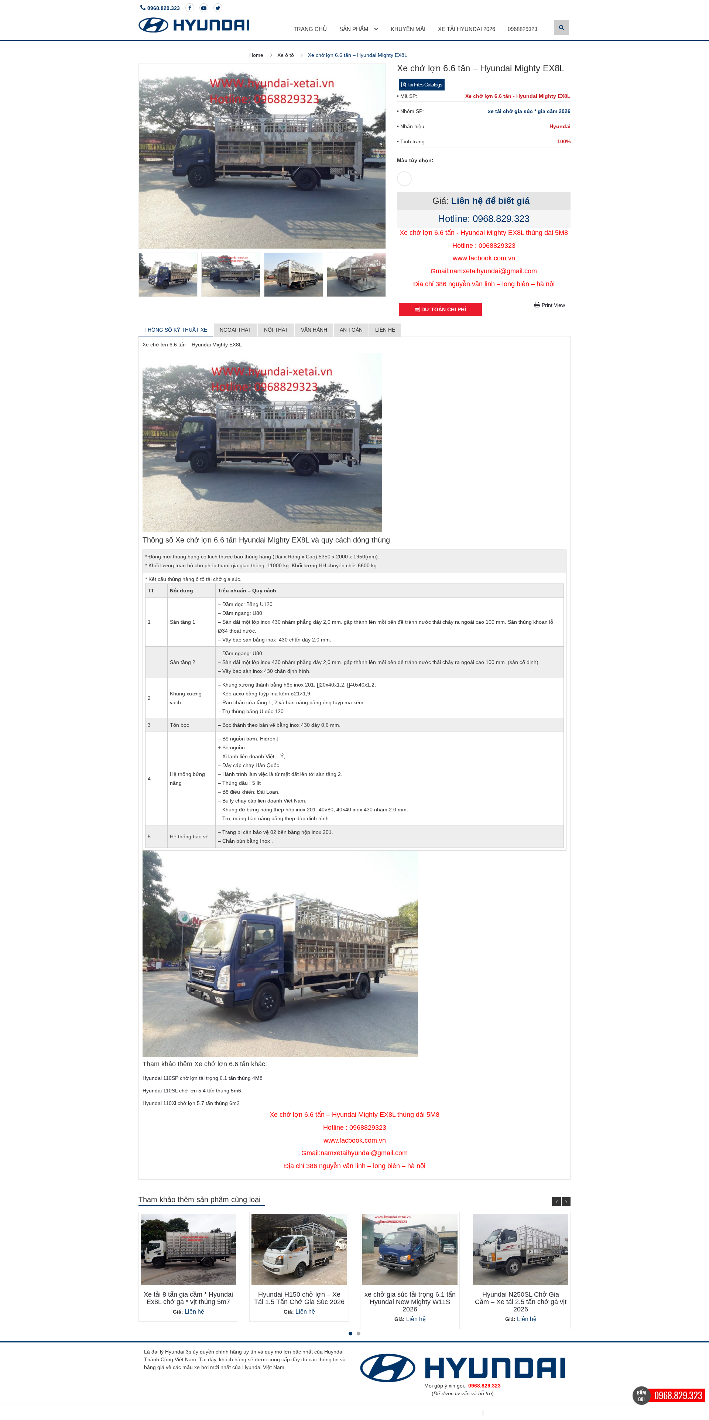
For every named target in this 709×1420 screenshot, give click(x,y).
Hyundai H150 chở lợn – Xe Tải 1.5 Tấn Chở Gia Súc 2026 (299, 1298)
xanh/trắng (401, 175)
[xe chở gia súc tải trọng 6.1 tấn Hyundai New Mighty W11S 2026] (410, 1250)
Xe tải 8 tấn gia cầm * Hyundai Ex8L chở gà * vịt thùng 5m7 (188, 1298)
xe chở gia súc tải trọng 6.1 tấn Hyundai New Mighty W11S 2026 (410, 1302)
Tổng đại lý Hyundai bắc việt (525, 1413)
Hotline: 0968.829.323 (484, 218)
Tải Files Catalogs (423, 85)
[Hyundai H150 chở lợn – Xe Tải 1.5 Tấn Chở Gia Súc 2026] (299, 1250)
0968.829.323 (163, 8)
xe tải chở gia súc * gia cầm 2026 (529, 111)
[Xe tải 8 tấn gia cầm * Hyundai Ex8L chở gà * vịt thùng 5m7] (188, 1250)
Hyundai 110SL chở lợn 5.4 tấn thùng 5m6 (192, 1091)
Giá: (178, 1312)
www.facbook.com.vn (484, 258)
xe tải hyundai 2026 (466, 29)
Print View (552, 305)
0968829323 (522, 29)
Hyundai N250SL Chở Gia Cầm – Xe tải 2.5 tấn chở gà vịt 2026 (520, 1302)
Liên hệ (385, 330)
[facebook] (189, 7)
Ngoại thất (235, 330)
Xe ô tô (285, 55)
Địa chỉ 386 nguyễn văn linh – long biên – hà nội (484, 284)
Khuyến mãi (408, 29)
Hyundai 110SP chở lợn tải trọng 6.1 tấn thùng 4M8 (203, 1078)
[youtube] (203, 7)
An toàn (351, 330)
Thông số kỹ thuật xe (175, 330)
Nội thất (276, 330)
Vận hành (314, 330)
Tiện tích (469, 1413)
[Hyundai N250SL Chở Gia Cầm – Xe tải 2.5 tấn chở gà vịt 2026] (520, 1250)
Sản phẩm (354, 29)
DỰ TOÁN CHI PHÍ (443, 309)
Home (256, 55)
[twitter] (217, 7)
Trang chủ (310, 29)
